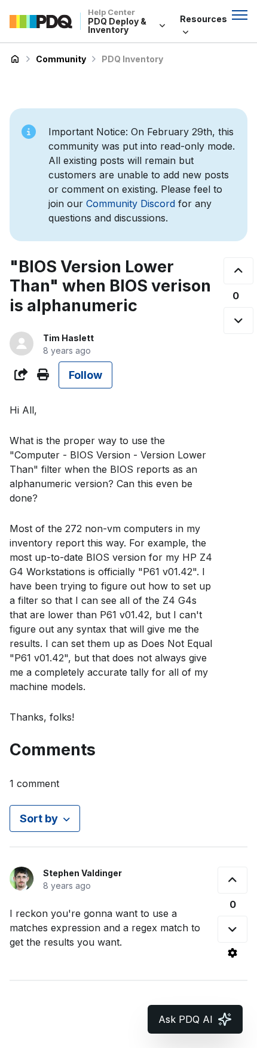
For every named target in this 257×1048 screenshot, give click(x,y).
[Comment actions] (232, 952)
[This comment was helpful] (232, 880)
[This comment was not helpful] (232, 929)
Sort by (39, 818)
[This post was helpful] (238, 270)
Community (61, 59)
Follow (85, 375)
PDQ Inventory (132, 59)
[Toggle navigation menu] (239, 15)
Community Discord (130, 203)
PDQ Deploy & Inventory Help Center (15, 59)
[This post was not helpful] (238, 320)
